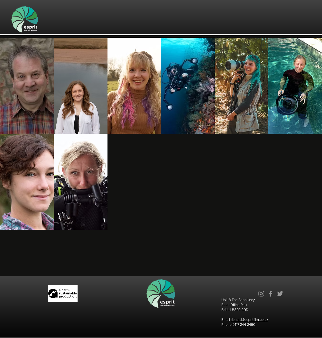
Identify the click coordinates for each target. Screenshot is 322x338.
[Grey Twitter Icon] (280, 293)
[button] (27, 86)
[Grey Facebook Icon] (271, 293)
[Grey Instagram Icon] (261, 293)
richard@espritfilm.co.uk (249, 320)
